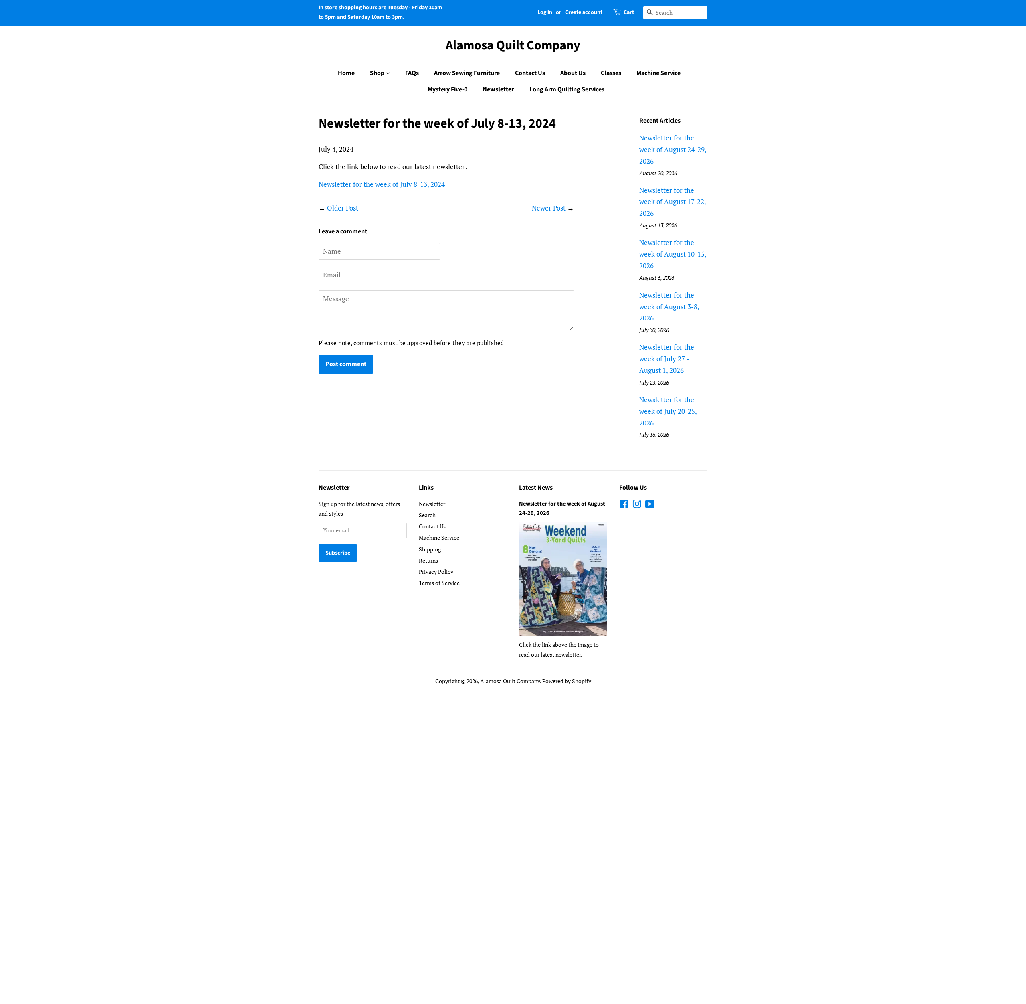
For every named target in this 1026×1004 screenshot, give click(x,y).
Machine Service (658, 73)
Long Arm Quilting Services (566, 89)
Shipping (430, 549)
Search (427, 515)
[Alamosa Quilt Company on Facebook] (623, 505)
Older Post (342, 208)
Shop (378, 73)
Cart (629, 12)
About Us (573, 73)
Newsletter (498, 89)
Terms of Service (439, 583)
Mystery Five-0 (447, 89)
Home (346, 73)
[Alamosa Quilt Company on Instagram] (636, 505)
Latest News (536, 487)
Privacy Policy (436, 571)
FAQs (412, 73)
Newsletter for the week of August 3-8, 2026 (669, 306)
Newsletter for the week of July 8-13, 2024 (382, 184)
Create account (583, 12)
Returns (428, 560)
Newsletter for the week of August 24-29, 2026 (672, 149)
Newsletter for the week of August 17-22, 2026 (672, 202)
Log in (544, 12)
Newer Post (549, 208)
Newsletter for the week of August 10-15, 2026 (672, 254)
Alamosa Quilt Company (513, 45)
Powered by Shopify (566, 681)
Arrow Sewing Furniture (467, 73)
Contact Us (530, 73)
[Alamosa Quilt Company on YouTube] (649, 505)
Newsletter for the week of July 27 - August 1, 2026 (666, 358)
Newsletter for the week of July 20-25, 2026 (668, 411)
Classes (611, 73)
